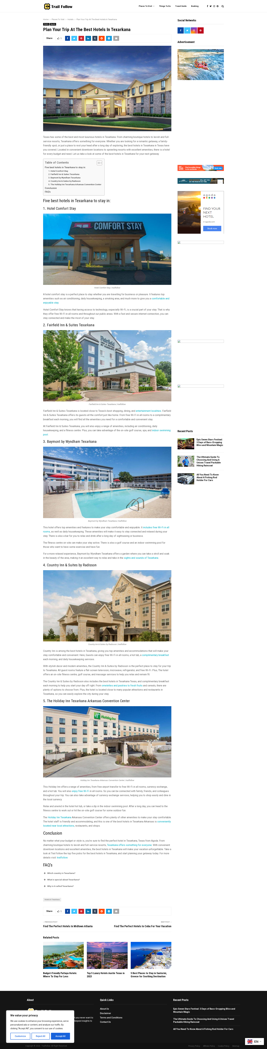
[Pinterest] (218, 6)
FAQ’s (48, 192)
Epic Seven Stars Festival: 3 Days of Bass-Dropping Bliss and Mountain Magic (210, 442)
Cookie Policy (223, 1046)
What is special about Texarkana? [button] (63, 880)
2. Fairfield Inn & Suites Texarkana (63, 174)
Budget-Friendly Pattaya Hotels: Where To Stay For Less (60, 975)
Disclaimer (105, 1013)
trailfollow (62, 857)
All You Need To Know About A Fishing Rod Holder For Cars (208, 477)
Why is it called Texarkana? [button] (60, 886)
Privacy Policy (194, 1046)
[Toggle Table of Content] (97, 163)
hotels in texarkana (52, 899)
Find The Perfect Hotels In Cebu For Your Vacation (142, 926)
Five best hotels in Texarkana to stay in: (65, 167)
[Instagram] (215, 6)
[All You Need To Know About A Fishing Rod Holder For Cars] (186, 478)
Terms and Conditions (111, 1017)
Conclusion (51, 188)
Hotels (46, 24)
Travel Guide (180, 6)
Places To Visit (145, 6)
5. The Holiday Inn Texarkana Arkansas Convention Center (74, 184)
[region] (40, 1026)
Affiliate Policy (209, 1046)
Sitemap (235, 1046)
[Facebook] (208, 6)
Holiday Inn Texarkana (59, 817)
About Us (104, 1009)
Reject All (40, 1036)
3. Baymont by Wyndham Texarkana (64, 178)
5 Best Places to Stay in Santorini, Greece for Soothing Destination (149, 975)
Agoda (53, 24)
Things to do (165, 6)
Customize (20, 1036)
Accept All (60, 1036)
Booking (194, 6)
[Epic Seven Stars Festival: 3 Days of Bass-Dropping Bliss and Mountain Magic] (186, 443)
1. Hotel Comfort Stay (58, 171)
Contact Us (105, 1022)
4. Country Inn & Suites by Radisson (64, 181)
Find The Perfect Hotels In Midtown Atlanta (68, 926)
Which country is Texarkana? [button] (61, 873)
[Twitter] (211, 6)
